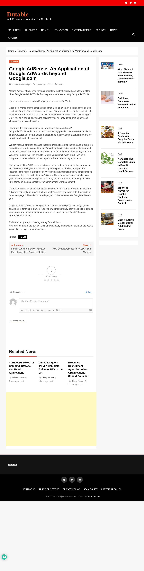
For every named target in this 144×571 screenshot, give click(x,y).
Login (90, 292)
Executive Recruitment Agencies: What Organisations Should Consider (78, 369)
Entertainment (81, 30)
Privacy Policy (71, 489)
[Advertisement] (51, 419)
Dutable (18, 14)
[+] (61, 310)
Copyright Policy (111, 489)
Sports (13, 38)
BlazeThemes (93, 496)
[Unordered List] (42, 310)
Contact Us (28, 489)
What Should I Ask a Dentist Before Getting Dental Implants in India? (126, 75)
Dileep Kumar (18, 378)
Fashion (101, 30)
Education (61, 30)
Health (45, 30)
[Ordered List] (38, 310)
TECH (23, 237)
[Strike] (34, 310)
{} (57, 310)
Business (31, 30)
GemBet (12, 464)
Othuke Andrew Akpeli (21, 84)
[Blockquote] (46, 310)
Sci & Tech (14, 30)
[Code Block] (49, 310)
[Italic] (26, 310)
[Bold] (22, 310)
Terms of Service (49, 489)
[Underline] (30, 310)
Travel (114, 30)
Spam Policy (91, 489)
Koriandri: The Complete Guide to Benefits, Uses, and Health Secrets (126, 165)
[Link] (53, 310)
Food (120, 128)
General (14, 62)
